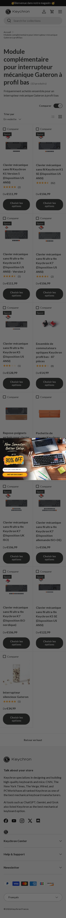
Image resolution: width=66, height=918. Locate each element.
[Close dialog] (64, 439)
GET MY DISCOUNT (14, 474)
